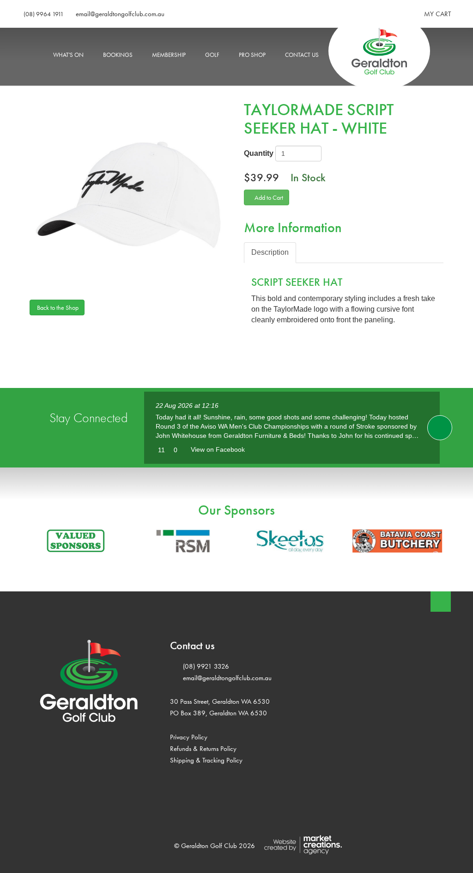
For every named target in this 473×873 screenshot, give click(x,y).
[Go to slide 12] (269, 543)
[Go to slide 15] (297, 543)
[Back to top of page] (441, 601)
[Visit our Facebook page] (439, 427)
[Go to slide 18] (324, 543)
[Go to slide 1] (167, 543)
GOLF (212, 55)
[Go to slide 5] (204, 543)
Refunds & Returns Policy (203, 748)
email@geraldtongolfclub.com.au (120, 13)
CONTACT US (302, 55)
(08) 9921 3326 (206, 666)
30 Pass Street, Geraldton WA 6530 (220, 701)
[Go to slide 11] (260, 543)
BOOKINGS (118, 55)
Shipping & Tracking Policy (206, 760)
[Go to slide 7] (223, 543)
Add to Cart (269, 197)
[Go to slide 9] (241, 543)
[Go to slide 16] (306, 543)
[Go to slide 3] (186, 543)
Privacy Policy (188, 736)
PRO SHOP (252, 55)
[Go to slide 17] (315, 543)
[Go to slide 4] (195, 543)
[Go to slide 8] (232, 543)
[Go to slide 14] (287, 543)
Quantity (258, 153)
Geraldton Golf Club (369, 55)
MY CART (437, 13)
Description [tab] (270, 252)
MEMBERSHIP (169, 55)
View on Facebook (218, 449)
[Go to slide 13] (278, 543)
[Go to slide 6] (214, 543)
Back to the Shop (57, 307)
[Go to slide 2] (177, 543)
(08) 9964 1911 (44, 14)
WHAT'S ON (68, 55)
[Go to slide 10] (251, 543)
